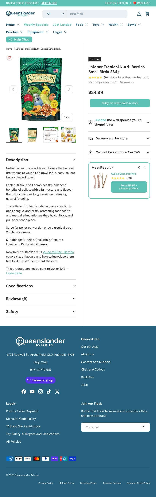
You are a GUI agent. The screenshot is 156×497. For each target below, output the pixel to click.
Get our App (89, 347)
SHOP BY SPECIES (116, 3)
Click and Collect (93, 369)
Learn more (14, 273)
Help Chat (41, 362)
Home (10, 25)
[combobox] (84, 14)
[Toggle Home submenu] (18, 24)
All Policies (13, 442)
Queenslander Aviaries (27, 475)
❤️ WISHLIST (141, 3)
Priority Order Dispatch (22, 411)
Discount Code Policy (21, 419)
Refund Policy (67, 483)
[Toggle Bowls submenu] (139, 24)
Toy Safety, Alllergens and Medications (33, 434)
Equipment (36, 32)
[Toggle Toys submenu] (102, 24)
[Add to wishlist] (9, 57)
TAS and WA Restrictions (23, 426)
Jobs (84, 385)
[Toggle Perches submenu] (21, 32)
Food (79, 25)
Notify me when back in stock (120, 103)
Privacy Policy (45, 483)
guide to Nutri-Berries (58, 252)
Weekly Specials (36, 25)
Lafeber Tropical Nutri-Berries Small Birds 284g (39, 48)
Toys (95, 25)
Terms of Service (112, 483)
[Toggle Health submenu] (121, 24)
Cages (58, 32)
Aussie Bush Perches (123, 173)
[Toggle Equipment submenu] (47, 32)
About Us (87, 354)
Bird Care (87, 377)
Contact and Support (95, 362)
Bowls (131, 25)
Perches (12, 32)
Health (113, 25)
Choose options (128, 188)
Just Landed (62, 25)
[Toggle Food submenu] (86, 24)
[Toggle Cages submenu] (65, 32)
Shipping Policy (88, 483)
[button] (147, 14)
